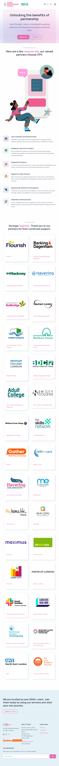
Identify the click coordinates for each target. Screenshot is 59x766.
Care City (9, 584)
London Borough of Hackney (14, 286)
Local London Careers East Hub (15, 614)
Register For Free (10, 711)
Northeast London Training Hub (15, 643)
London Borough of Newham (41, 316)
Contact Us (35, 37)
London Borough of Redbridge (15, 316)
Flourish (8, 256)
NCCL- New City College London (42, 405)
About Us (42, 727)
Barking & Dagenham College (41, 376)
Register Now (23, 37)
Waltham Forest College (13, 435)
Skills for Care (37, 464)
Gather (8, 464)
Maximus (9, 554)
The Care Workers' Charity (41, 674)
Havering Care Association (14, 495)
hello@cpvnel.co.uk (27, 741)
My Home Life (10, 524)
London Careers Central (40, 614)
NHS (7, 674)
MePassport (36, 495)
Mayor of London (38, 584)
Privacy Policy (44, 733)
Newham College (11, 376)
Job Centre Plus (38, 554)
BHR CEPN (36, 524)
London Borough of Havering (41, 286)
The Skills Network (38, 435)
